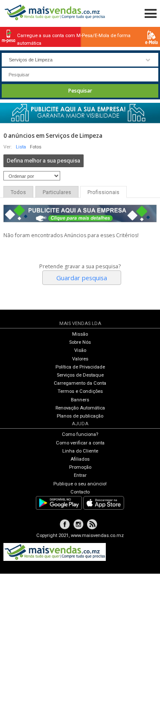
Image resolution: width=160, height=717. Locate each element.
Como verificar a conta (80, 443)
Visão (80, 350)
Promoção (80, 467)
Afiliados (80, 459)
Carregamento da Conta (80, 383)
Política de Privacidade (80, 367)
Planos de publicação (80, 416)
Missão (80, 334)
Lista (21, 147)
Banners (80, 400)
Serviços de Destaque (80, 375)
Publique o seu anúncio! (80, 484)
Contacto (80, 492)
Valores (80, 359)
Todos (18, 192)
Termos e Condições (80, 391)
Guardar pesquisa (81, 277)
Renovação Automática (80, 408)
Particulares (57, 192)
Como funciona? (80, 434)
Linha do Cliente (80, 451)
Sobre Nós (80, 342)
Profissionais (103, 192)
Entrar (80, 475)
